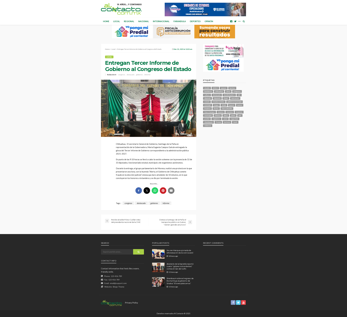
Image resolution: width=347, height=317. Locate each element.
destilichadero (229, 95)
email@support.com (118, 283)
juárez (239, 105)
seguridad (234, 119)
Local (116, 21)
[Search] (243, 21)
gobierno (139, 75)
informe (147, 75)
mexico (220, 112)
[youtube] (243, 302)
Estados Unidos (218, 102)
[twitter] (235, 21)
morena (230, 112)
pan (240, 115)
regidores (216, 119)
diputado (217, 98)
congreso (121, 75)
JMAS (224, 105)
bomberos (208, 91)
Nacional (143, 21)
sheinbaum (208, 122)
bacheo (232, 88)
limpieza (207, 108)
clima (228, 91)
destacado (130, 75)
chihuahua (219, 91)
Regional (129, 21)
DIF (239, 95)
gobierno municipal (234, 102)
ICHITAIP (207, 105)
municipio (208, 115)
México (217, 115)
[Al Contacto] (121, 9)
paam (233, 115)
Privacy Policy (131, 302)
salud (225, 119)
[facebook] (231, 21)
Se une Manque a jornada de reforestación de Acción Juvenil (180, 251)
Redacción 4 (111, 75)
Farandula (180, 21)
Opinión (209, 21)
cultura (207, 95)
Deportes (195, 21)
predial (206, 119)
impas (216, 105)
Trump (218, 122)
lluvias (216, 108)
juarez (231, 105)
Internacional (161, 21)
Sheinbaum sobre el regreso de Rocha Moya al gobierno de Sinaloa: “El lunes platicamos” (180, 280)
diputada (207, 98)
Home (106, 21)
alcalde (207, 88)
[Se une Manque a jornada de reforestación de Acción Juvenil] (158, 254)
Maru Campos (209, 112)
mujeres (239, 112)
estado (206, 102)
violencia (207, 126)
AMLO (215, 88)
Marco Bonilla (227, 108)
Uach (235, 122)
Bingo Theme (118, 287)
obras (226, 115)
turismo (227, 122)
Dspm (226, 98)
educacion (235, 98)
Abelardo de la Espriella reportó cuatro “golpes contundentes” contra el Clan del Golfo (180, 266)
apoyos (223, 88)
